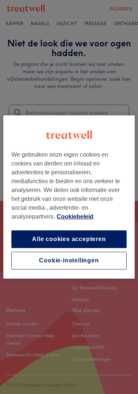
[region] (68, 197)
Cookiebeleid (75, 216)
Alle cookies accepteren (69, 239)
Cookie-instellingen (69, 260)
